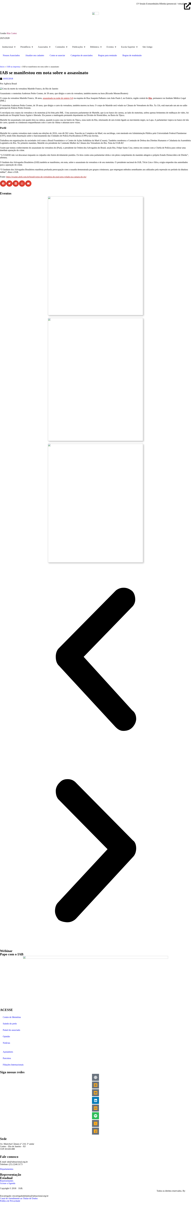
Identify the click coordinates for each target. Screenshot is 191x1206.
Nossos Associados (11, 55)
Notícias (6, 1043)
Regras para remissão (107, 55)
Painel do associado (11, 1030)
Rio (150, 98)
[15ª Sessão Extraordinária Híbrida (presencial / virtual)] (187, 6)
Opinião (6, 1036)
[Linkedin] (95, 1100)
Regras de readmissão (132, 55)
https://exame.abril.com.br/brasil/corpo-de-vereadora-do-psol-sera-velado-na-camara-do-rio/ (46, 177)
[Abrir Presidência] (32, 47)
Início (2, 67)
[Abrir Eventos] (115, 47)
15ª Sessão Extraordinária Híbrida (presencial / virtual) (160, 4)
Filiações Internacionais (13, 1064)
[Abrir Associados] (50, 47)
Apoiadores (8, 1052)
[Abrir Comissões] (67, 47)
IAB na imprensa (13, 67)
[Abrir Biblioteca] (101, 47)
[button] (3, 183)
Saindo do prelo (10, 1023)
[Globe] (95, 1077)
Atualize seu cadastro (34, 55)
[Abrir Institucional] (15, 47)
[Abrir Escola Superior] (137, 47)
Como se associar (57, 55)
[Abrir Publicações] (84, 47)
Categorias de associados (82, 55)
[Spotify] (95, 1115)
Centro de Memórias (12, 1017)
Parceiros (7, 1058)
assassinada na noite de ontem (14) (58, 98)
